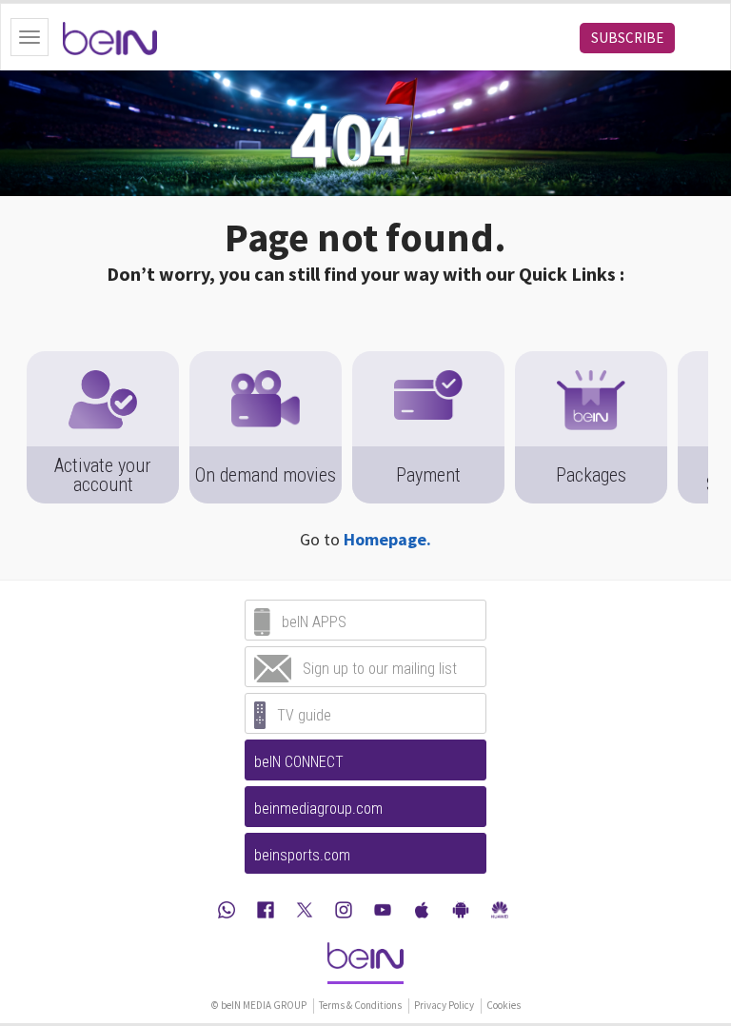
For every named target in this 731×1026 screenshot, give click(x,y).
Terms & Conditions (360, 1005)
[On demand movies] (266, 360)
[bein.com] (365, 961)
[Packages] (591, 360)
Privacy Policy (444, 1005)
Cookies (503, 1005)
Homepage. (387, 539)
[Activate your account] (103, 360)
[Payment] (428, 360)
